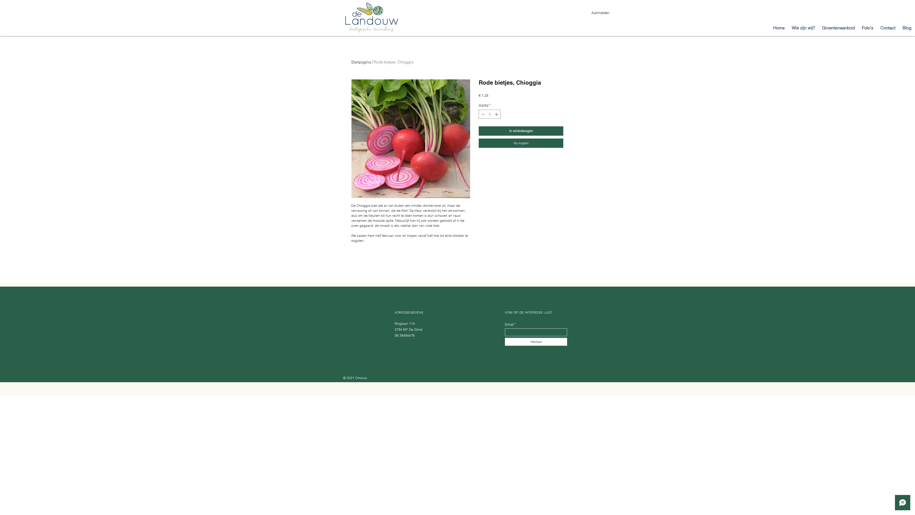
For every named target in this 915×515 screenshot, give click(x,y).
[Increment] (497, 114)
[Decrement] (482, 114)
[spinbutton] (490, 114)
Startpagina (361, 62)
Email (509, 324)
